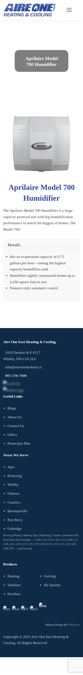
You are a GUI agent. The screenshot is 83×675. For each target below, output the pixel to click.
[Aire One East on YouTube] (33, 609)
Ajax (11, 467)
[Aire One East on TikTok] (24, 609)
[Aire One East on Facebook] (6, 609)
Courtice (13, 502)
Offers (12, 435)
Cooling (50, 576)
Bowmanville (17, 511)
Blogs (11, 408)
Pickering (14, 476)
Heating (13, 576)
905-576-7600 (16, 376)
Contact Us (15, 426)
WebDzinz (74, 624)
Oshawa (13, 493)
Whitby (13, 485)
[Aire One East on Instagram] (15, 609)
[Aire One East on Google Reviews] (42, 606)
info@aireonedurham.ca (23, 367)
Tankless (14, 585)
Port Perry (15, 520)
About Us (14, 417)
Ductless (13, 594)
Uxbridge (14, 529)
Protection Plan (18, 443)
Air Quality (52, 585)
